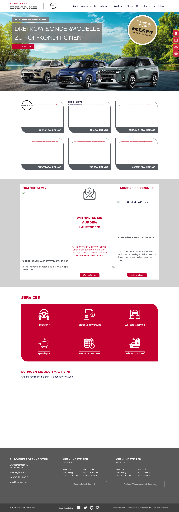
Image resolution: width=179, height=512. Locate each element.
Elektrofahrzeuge (49, 167)
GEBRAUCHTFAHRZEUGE (141, 130)
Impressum (132, 508)
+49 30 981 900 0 (19, 477)
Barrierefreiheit (119, 508)
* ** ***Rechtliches (161, 508)
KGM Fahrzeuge (99, 129)
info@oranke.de (18, 482)
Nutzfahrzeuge (98, 166)
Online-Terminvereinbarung (140, 484)
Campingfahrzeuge (143, 167)
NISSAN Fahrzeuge (50, 130)
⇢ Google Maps (18, 472)
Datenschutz (145, 508)
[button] (2, 51)
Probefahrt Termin (84, 484)
